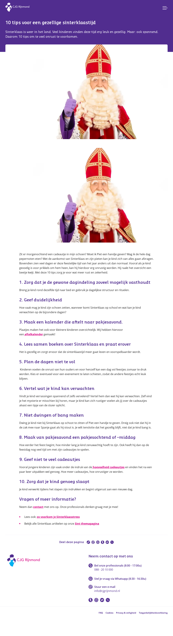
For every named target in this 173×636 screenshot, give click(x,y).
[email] (93, 542)
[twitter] (112, 542)
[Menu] (165, 7)
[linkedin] (107, 542)
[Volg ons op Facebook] (91, 600)
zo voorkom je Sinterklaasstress (58, 517)
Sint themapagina (87, 523)
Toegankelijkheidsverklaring (153, 612)
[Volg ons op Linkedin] (102, 600)
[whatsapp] (98, 542)
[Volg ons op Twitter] (108, 600)
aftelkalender (34, 334)
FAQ (101, 612)
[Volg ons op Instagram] (96, 600)
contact (38, 507)
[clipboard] (88, 542)
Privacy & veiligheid (126, 612)
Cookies (109, 612)
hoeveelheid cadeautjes (108, 467)
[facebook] (102, 542)
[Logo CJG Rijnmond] (24, 568)
